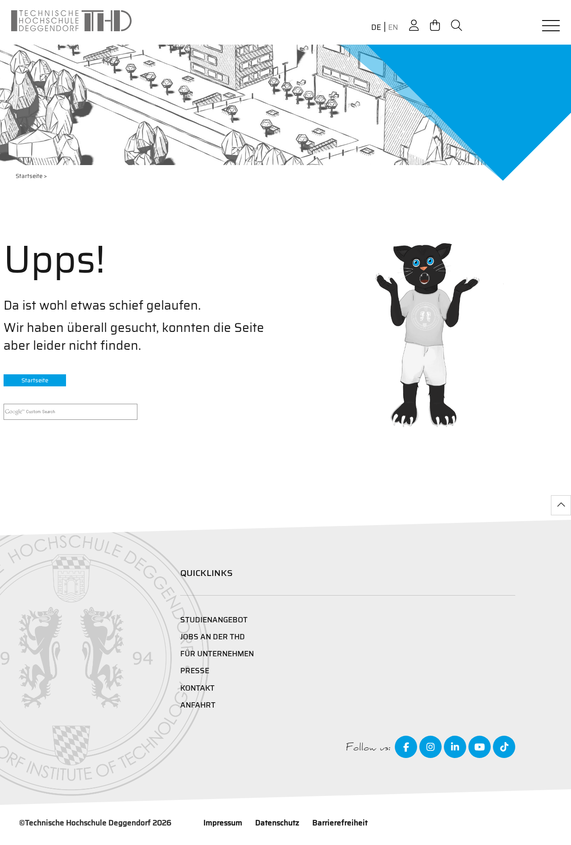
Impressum (222, 822)
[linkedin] (455, 747)
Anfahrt (197, 705)
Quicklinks (206, 573)
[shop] (435, 25)
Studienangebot (214, 619)
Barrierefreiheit (340, 822)
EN (393, 27)
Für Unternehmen (217, 653)
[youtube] (479, 747)
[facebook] (406, 747)
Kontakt (197, 688)
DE (376, 27)
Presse (194, 670)
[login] (414, 25)
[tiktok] (504, 747)
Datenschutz (277, 822)
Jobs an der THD (212, 636)
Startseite (29, 176)
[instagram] (430, 747)
